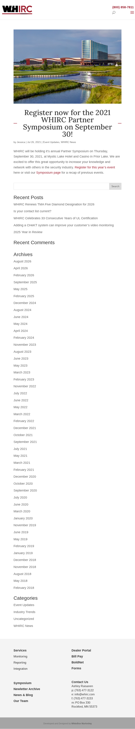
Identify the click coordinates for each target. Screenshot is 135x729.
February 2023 (24, 379)
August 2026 (22, 261)
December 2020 (25, 476)
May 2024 (20, 324)
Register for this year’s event (95, 167)
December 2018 (25, 560)
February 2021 (24, 469)
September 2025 (25, 282)
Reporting (20, 662)
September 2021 (25, 442)
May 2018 (20, 581)
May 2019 (20, 539)
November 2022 (25, 386)
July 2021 (20, 449)
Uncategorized (24, 619)
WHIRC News (68, 142)
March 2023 (22, 372)
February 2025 (24, 296)
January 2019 (23, 553)
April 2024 (21, 331)
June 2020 (21, 504)
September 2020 (25, 490)
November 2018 (25, 567)
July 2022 (20, 393)
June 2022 (21, 400)
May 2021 (20, 455)
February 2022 (24, 421)
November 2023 (25, 344)
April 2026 (21, 268)
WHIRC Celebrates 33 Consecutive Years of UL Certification (56, 218)
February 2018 (24, 588)
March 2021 (22, 462)
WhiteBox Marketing (81, 723)
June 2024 (21, 317)
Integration (20, 668)
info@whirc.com (85, 694)
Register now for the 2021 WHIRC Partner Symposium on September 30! (67, 123)
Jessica (21, 142)
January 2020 (23, 518)
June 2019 (21, 532)
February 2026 (24, 275)
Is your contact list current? (32, 211)
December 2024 (25, 303)
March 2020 (22, 511)
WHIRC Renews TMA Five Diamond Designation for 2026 (54, 204)
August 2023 (22, 351)
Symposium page (48, 172)
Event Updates (51, 142)
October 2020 (23, 483)
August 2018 (22, 574)
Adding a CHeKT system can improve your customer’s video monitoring (64, 225)
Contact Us (80, 682)
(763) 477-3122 (84, 690)
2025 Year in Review (28, 232)
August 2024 (22, 310)
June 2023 (21, 358)
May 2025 (20, 289)
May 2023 (20, 365)
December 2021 (25, 428)
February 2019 (24, 546)
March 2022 (22, 414)
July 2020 (20, 497)
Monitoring (20, 656)
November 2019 (25, 525)
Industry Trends (24, 612)
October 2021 (23, 435)
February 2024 (24, 337)
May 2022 (20, 407)
